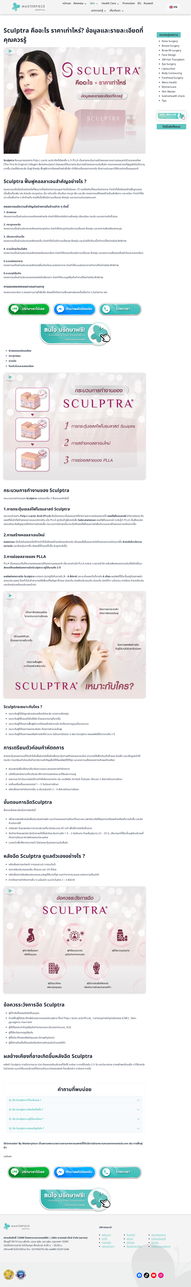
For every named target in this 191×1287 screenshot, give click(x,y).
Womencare (169, 87)
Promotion (129, 3)
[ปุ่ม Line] (28, 309)
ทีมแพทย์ (148, 3)
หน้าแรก (67, 3)
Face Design (169, 55)
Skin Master (169, 92)
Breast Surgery (171, 46)
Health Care (109, 3)
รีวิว (139, 3)
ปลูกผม (155, 1242)
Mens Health (169, 82)
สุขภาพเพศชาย (158, 1235)
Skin (92, 3)
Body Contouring (172, 73)
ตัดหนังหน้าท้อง (134, 1246)
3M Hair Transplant (173, 59)
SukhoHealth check (173, 96)
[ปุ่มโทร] (120, 309)
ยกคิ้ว (104, 1239)
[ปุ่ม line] (28, 1172)
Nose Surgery (170, 41)
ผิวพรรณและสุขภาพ (161, 1246)
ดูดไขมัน (131, 1242)
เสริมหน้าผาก (108, 1246)
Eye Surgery (169, 64)
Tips (164, 101)
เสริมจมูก (106, 1235)
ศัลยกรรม (78, 3)
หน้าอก (130, 1239)
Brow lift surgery (171, 50)
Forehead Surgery (172, 78)
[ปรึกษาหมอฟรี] (74, 334)
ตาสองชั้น (106, 1242)
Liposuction (168, 69)
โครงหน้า (131, 1235)
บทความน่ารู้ (97, 11)
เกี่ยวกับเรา (115, 11)
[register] (171, 116)
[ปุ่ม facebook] (74, 309)
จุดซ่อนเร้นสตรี (158, 1239)
